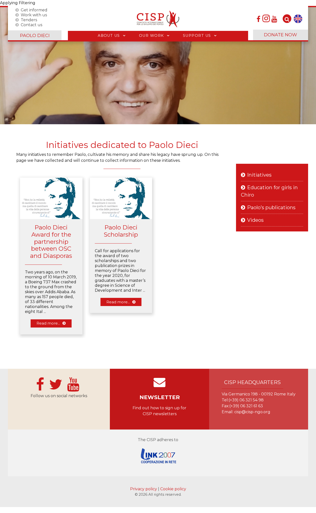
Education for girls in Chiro (269, 191)
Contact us (31, 24)
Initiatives (259, 175)
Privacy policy (144, 489)
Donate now (280, 35)
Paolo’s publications (271, 207)
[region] (158, 65)
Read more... (48, 323)
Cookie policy (173, 489)
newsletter (159, 397)
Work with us (34, 15)
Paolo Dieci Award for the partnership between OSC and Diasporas (51, 241)
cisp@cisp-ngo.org (252, 412)
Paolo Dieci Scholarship (121, 231)
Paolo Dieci (35, 35)
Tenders (29, 20)
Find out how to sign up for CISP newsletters (159, 411)
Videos (255, 220)
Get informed (34, 10)
